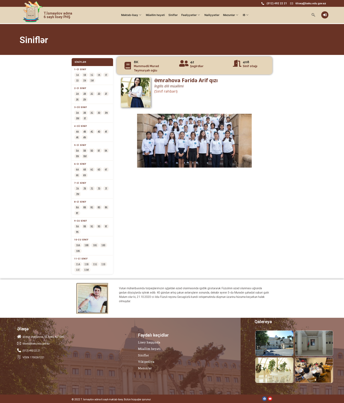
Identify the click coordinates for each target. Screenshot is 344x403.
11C (95, 264)
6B (84, 169)
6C (91, 169)
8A (77, 207)
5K (106, 150)
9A (77, 226)
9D (99, 226)
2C (91, 93)
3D (99, 112)
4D (99, 131)
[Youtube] (270, 398)
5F (99, 150)
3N (106, 112)
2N (84, 99)
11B (87, 264)
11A (78, 264)
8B (84, 207)
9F (106, 226)
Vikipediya (146, 362)
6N (84, 175)
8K (106, 207)
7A (77, 188)
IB (244, 15)
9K (77, 231)
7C (91, 188)
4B (84, 131)
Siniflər (173, 15)
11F (78, 269)
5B (84, 150)
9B (84, 226)
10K (78, 250)
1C (91, 74)
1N (84, 80)
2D (99, 93)
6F (106, 169)
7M (77, 194)
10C (95, 245)
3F (85, 118)
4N (84, 137)
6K (77, 175)
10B (87, 245)
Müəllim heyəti (155, 15)
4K (77, 137)
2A (77, 93)
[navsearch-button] (313, 15)
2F (106, 93)
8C (91, 207)
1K (99, 74)
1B (84, 74)
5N (77, 156)
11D (103, 264)
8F (77, 213)
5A (77, 150)
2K (77, 99)
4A (77, 131)
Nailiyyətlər (211, 15)
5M (85, 156)
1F (106, 74)
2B (84, 93)
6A (77, 169)
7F (106, 188)
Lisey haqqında (149, 342)
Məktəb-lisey (129, 15)
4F (106, 131)
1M (92, 80)
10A (78, 245)
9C (91, 226)
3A (77, 112)
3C (91, 112)
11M (86, 269)
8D (99, 207)
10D (103, 245)
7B (84, 188)
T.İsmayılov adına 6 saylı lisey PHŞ (58, 15)
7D (99, 188)
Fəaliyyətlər (189, 15)
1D (77, 80)
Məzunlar (229, 15)
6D (99, 169)
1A (77, 74)
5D (91, 150)
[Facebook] (264, 398)
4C (91, 131)
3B (84, 112)
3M (77, 118)
